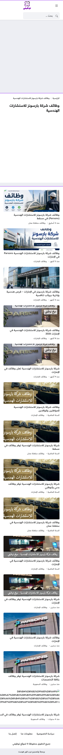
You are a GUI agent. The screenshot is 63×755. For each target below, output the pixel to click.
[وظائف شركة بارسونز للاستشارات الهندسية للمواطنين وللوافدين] (31, 399)
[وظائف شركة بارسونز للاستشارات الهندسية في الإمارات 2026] (31, 322)
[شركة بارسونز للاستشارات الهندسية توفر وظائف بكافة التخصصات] (31, 668)
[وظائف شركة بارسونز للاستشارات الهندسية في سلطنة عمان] (31, 515)
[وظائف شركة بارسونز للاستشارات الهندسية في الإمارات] (31, 553)
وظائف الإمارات (40, 261)
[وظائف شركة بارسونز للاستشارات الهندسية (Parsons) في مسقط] (31, 207)
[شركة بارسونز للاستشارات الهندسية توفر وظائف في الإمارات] (31, 591)
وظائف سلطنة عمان (36, 223)
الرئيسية (56, 98)
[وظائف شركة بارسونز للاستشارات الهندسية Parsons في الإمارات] (31, 245)
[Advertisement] (31, 54)
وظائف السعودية (40, 684)
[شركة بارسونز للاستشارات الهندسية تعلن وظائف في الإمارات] (31, 361)
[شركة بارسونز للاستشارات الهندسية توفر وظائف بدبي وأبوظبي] (31, 476)
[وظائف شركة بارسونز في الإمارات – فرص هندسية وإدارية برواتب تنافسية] (31, 284)
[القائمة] (56, 6)
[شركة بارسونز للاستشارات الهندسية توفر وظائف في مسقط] (31, 438)
